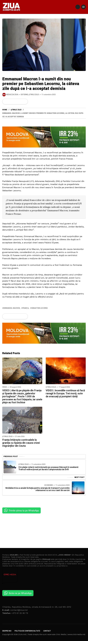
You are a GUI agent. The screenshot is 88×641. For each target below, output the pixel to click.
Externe (24, 94)
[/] (77, 7)
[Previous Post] (10, 467)
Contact (47, 631)
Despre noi (6, 631)
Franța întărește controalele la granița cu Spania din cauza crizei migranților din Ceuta (21, 443)
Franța (25, 308)
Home (4, 110)
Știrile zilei (34, 94)
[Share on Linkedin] (17, 101)
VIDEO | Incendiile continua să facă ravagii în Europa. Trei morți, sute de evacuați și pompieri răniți (65, 393)
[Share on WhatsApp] (13, 101)
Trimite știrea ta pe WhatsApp (24, 510)
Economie (48, 485)
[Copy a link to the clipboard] (25, 101)
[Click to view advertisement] (44, 136)
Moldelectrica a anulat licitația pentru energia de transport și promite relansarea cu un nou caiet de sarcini (38, 489)
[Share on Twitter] (9, 101)
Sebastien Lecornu (39, 308)
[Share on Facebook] (5, 101)
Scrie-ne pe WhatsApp (20, 593)
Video (4, 387)
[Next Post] (78, 487)
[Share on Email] (21, 101)
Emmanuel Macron (11, 308)
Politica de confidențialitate (27, 631)
